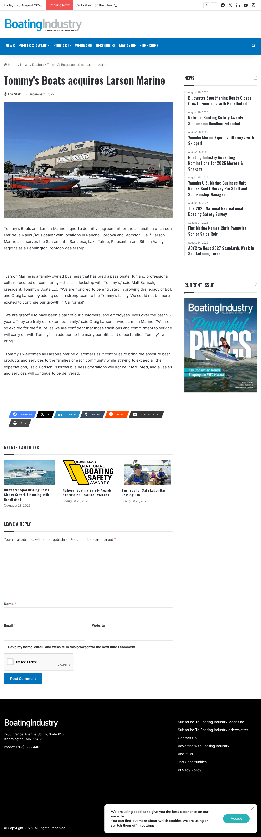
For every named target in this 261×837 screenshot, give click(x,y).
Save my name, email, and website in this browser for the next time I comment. (72, 647)
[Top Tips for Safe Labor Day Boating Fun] (147, 472)
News (24, 65)
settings (148, 825)
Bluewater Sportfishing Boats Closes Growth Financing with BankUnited (26, 494)
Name (10, 604)
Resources (105, 46)
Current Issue (199, 285)
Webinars (83, 46)
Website (98, 625)
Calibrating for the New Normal (100, 5)
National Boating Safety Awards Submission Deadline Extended (87, 492)
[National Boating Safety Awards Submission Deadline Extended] (88, 472)
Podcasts (62, 46)
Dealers (38, 65)
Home (12, 65)
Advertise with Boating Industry (203, 746)
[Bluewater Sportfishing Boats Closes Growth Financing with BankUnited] (29, 472)
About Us (185, 754)
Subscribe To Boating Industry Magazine (211, 722)
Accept (236, 818)
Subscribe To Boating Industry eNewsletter (213, 730)
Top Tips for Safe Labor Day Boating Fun (143, 492)
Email (10, 625)
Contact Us (187, 738)
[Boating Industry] (43, 25)
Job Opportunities (192, 762)
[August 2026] (220, 345)
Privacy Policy (189, 770)
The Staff (15, 94)
